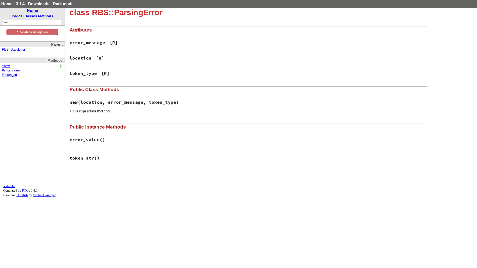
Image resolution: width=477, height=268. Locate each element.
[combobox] (31, 22)
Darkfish (22, 195)
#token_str (9, 75)
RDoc (26, 190)
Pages (17, 16)
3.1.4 (20, 4)
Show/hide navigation (32, 32)
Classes (30, 16)
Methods (45, 16)
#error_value (11, 70)
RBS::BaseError (13, 49)
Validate (9, 186)
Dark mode (63, 4)
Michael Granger (44, 195)
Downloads (38, 4)
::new (6, 66)
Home (6, 4)
